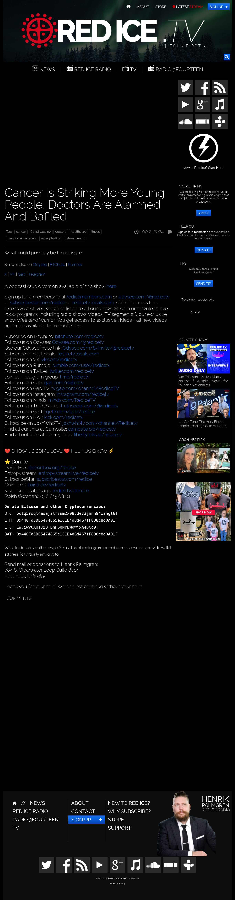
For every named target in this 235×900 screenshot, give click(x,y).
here (111, 286)
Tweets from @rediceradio (197, 299)
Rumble (75, 264)
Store (160, 7)
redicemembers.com (89, 297)
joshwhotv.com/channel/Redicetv (100, 423)
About (143, 7)
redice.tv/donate (71, 490)
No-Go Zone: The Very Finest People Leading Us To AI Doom (202, 424)
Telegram (36, 274)
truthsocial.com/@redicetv (89, 406)
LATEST (189, 7)
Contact (83, 811)
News (46, 69)
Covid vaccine (40, 231)
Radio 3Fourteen (178, 69)
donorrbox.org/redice (52, 467)
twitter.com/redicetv (72, 371)
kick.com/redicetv (63, 417)
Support (119, 828)
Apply (203, 213)
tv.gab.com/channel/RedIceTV (85, 388)
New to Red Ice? (129, 803)
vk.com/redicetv (59, 359)
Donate (204, 250)
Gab (21, 274)
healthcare (78, 231)
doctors (60, 231)
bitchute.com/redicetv (79, 336)
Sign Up (216, 7)
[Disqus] (88, 646)
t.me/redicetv (75, 377)
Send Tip (203, 284)
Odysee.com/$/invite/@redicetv (98, 348)
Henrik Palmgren (117, 878)
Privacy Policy (117, 883)
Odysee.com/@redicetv (78, 342)
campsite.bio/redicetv (92, 429)
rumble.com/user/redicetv (81, 365)
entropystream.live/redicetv (69, 473)
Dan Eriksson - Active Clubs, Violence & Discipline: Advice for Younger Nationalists (203, 381)
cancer (21, 231)
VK (12, 274)
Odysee (40, 264)
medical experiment (22, 238)
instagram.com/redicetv (83, 394)
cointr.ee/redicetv (47, 485)
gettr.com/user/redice (70, 411)
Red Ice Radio (92, 69)
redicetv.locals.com (93, 303)
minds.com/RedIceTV (72, 400)
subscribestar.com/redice (38, 303)
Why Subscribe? (129, 811)
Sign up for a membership (194, 232)
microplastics (50, 238)
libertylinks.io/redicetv (98, 435)
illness (95, 231)
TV (132, 69)
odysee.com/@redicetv (144, 297)
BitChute (57, 264)
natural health (74, 238)
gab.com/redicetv (64, 383)
